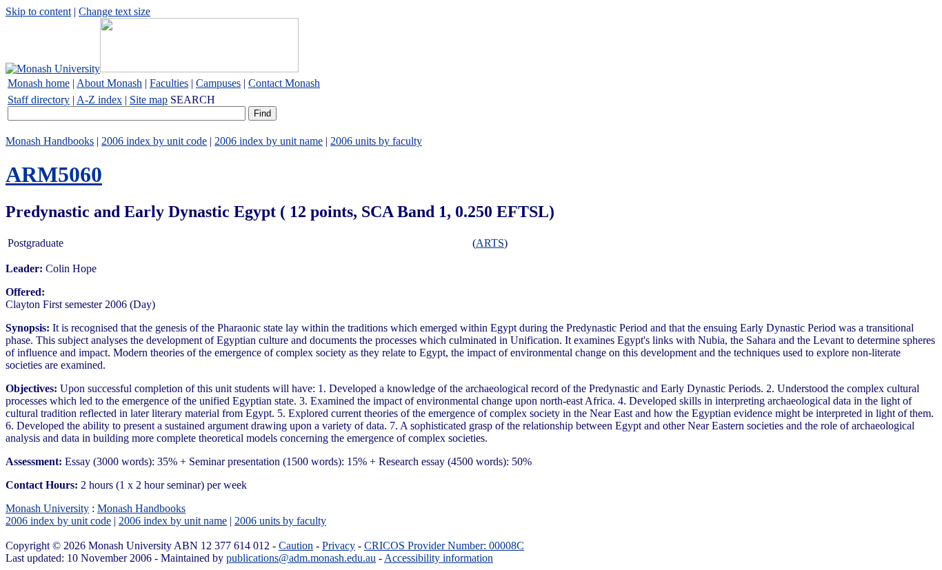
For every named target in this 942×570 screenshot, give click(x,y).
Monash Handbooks (50, 141)
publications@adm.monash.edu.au (301, 558)
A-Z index (99, 99)
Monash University (47, 508)
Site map (149, 99)
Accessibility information (438, 558)
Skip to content (38, 11)
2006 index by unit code (154, 141)
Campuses (218, 83)
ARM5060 (54, 174)
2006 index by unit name (268, 141)
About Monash (109, 83)
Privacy (338, 545)
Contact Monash (284, 83)
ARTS (490, 243)
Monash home (39, 83)
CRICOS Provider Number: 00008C (444, 545)
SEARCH (192, 99)
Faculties (169, 83)
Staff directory (39, 99)
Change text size (114, 11)
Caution (296, 545)
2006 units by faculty (376, 141)
